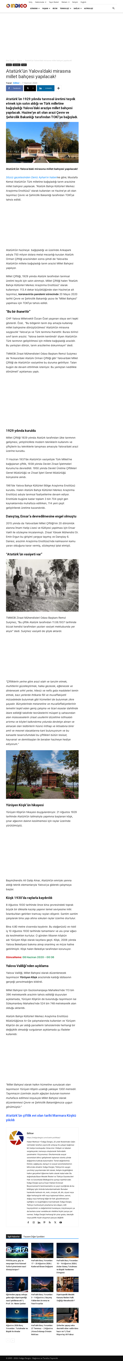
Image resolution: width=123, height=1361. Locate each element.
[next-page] (13, 1340)
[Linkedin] (40, 1222)
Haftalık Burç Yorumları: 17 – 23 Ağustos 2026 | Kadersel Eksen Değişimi (42, 1263)
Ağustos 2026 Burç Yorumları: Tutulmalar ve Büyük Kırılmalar (17, 1328)
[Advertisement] (61, 35)
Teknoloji (64, 8)
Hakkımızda (39, 2)
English (83, 2)
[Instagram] (34, 1222)
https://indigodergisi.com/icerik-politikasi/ (43, 1138)
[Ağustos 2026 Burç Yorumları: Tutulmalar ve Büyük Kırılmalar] (17, 1315)
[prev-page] (8, 1340)
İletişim (75, 2)
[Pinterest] (45, 1222)
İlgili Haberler (14, 1236)
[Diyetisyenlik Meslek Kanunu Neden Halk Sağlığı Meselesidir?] (68, 1284)
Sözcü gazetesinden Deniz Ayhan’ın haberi (31, 177)
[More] (58, 88)
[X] (56, 1222)
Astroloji (88, 8)
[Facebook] (29, 1222)
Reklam (64, 2)
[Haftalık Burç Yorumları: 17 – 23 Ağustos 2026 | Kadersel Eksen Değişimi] (42, 1250)
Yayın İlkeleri (54, 2)
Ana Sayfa (10, 60)
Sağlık (77, 8)
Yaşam (45, 8)
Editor (16, 82)
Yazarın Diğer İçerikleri (34, 1236)
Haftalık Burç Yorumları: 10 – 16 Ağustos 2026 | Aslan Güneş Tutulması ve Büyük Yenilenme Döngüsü (67, 1266)
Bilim (55, 8)
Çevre (19, 60)
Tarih (24, 65)
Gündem (34, 8)
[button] (113, 8)
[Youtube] (61, 1222)
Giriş (30, 2)
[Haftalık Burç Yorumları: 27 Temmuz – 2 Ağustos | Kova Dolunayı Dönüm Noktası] (42, 1315)
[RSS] (50, 1222)
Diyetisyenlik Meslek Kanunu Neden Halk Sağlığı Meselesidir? (66, 1297)
